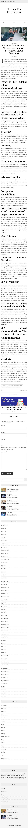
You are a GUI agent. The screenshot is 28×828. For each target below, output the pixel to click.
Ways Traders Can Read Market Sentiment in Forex (12, 496)
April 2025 (3, 575)
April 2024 (3, 612)
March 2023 (4, 652)
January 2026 (4, 547)
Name (3, 425)
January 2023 (4, 658)
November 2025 (5, 553)
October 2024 (4, 593)
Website (3, 439)
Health (2, 730)
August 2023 (4, 637)
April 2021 (3, 696)
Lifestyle (3, 742)
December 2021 (5, 671)
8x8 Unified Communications (13, 387)
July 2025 (3, 565)
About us (3, 788)
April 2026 (3, 537)
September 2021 (5, 680)
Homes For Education (14, 10)
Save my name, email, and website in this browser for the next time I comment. (13, 448)
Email (3, 432)
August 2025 (4, 562)
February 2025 (4, 581)
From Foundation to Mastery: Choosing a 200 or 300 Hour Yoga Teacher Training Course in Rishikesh (13, 490)
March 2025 (4, 578)
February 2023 (4, 655)
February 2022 (4, 665)
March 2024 (4, 615)
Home (2, 1)
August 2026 (4, 525)
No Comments (23, 390)
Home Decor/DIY (5, 736)
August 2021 (4, 683)
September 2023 (5, 634)
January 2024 (4, 621)
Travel (2, 755)
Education (3, 711)
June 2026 (3, 531)
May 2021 (3, 693)
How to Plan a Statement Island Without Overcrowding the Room (13, 502)
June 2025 (3, 568)
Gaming (3, 727)
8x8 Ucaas (4, 387)
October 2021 (4, 677)
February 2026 (4, 544)
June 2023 (3, 643)
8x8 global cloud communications (15, 385)
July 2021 (3, 686)
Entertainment (4, 715)
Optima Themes (18, 825)
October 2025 (4, 556)
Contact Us (4, 791)
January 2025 (4, 584)
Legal (2, 739)
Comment (4, 452)
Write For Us (13, 1)
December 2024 (5, 587)
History (3, 733)
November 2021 (5, 674)
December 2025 (5, 550)
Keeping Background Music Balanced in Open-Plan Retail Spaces (13, 508)
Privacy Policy (4, 798)
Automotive (4, 705)
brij (3, 390)
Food (2, 724)
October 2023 (4, 631)
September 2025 (5, 559)
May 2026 (3, 534)
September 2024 (5, 596)
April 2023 (3, 649)
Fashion (3, 718)
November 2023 (5, 627)
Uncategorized (4, 758)
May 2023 (3, 646)
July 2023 (3, 640)
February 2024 (4, 618)
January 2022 (4, 668)
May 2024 (3, 609)
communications (20, 362)
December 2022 (5, 662)
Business (14, 43)
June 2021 (3, 690)
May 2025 (3, 572)
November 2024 (5, 590)
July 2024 (3, 603)
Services (3, 752)
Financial (3, 721)
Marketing (3, 749)
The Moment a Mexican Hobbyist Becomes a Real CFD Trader (13, 515)
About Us (7, 1)
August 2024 (4, 599)
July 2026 (3, 528)
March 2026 (4, 540)
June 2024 (3, 606)
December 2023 (5, 624)
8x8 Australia (4, 385)
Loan (2, 746)
